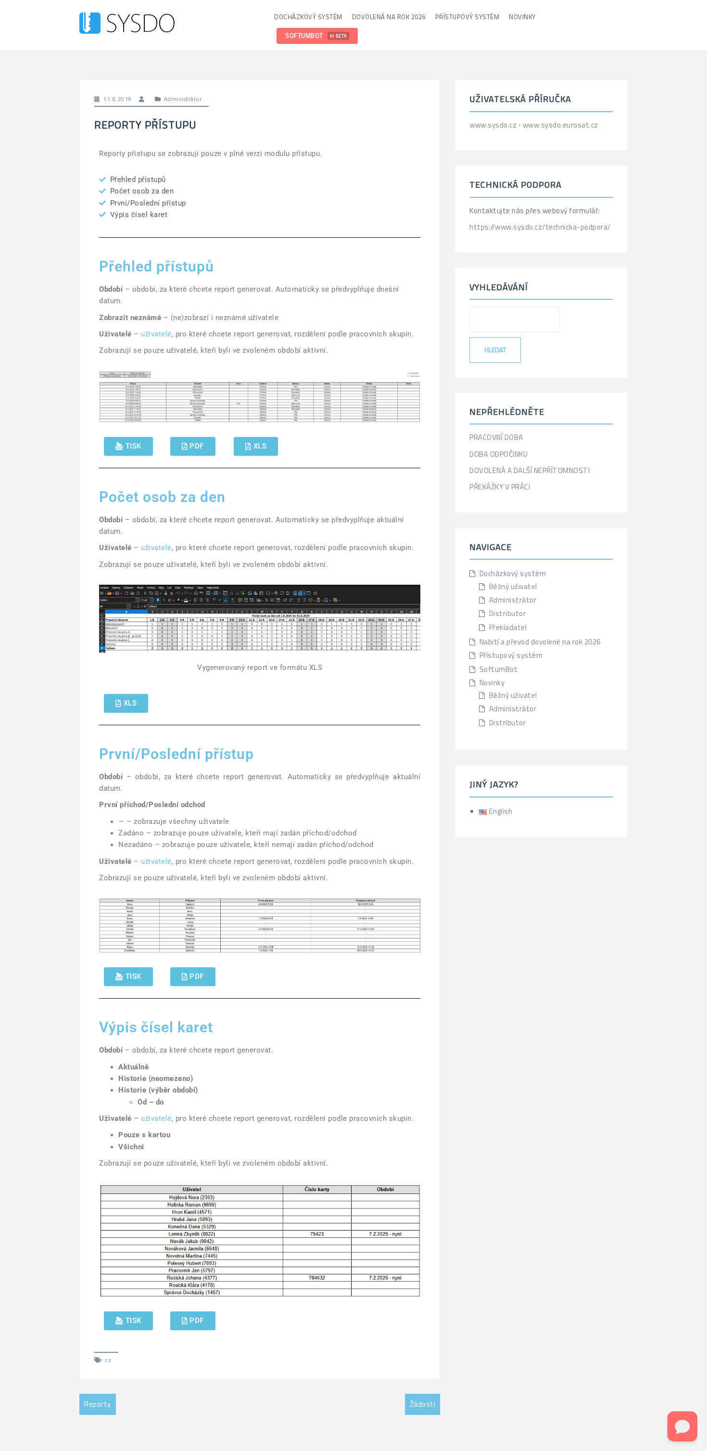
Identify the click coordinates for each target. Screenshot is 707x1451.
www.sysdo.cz (493, 124)
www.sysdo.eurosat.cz (560, 124)
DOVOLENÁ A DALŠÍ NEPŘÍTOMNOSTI (529, 470)
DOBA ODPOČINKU (498, 454)
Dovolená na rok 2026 (389, 17)
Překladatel (508, 627)
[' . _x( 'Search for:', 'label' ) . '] (514, 319)
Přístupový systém (467, 17)
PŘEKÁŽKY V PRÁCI (499, 486)
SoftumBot (316, 35)
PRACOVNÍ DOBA (496, 437)
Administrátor (183, 98)
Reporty (97, 1404)
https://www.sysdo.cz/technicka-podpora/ (540, 226)
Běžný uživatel (513, 586)
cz (108, 1359)
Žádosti (423, 1404)
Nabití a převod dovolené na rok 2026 (540, 641)
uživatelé (156, 334)
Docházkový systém (308, 17)
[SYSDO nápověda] (127, 24)
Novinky (522, 17)
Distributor (507, 613)
